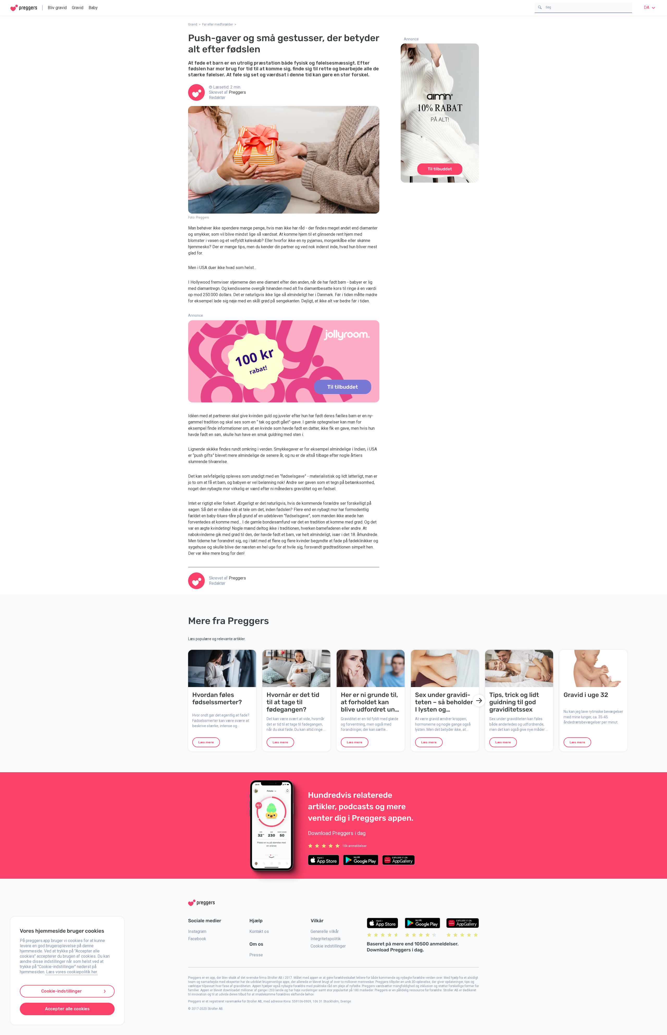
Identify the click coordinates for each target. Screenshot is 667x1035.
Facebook (197, 938)
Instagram (197, 931)
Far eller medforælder (217, 24)
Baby (93, 7)
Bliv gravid (57, 7)
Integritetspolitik (326, 938)
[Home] (23, 8)
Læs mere (206, 742)
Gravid (77, 7)
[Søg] (540, 6)
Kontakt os (259, 931)
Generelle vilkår (325, 931)
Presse (256, 954)
